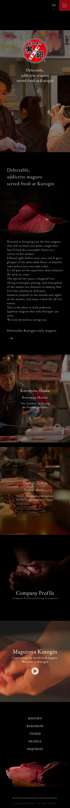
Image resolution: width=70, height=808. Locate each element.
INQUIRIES (35, 749)
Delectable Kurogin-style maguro (32, 330)
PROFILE (35, 741)
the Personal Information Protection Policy (35, 797)
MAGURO (35, 718)
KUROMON (35, 726)
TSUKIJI (35, 734)
